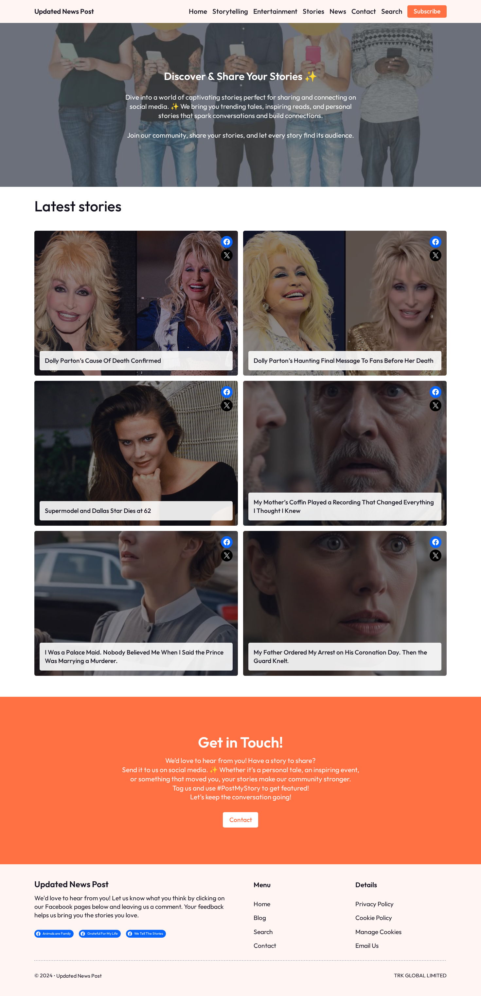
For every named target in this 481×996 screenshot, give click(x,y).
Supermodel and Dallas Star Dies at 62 (98, 511)
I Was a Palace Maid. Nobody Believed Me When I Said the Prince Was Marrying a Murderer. (134, 656)
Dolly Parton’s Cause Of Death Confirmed (103, 360)
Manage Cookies (378, 932)
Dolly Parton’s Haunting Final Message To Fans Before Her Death (344, 360)
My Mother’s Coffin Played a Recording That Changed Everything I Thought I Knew (344, 506)
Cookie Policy (373, 918)
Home (262, 904)
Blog (260, 918)
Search (263, 932)
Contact (240, 820)
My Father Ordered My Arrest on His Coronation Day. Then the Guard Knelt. (340, 656)
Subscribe (427, 11)
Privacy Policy (374, 904)
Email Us (367, 945)
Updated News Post (64, 11)
